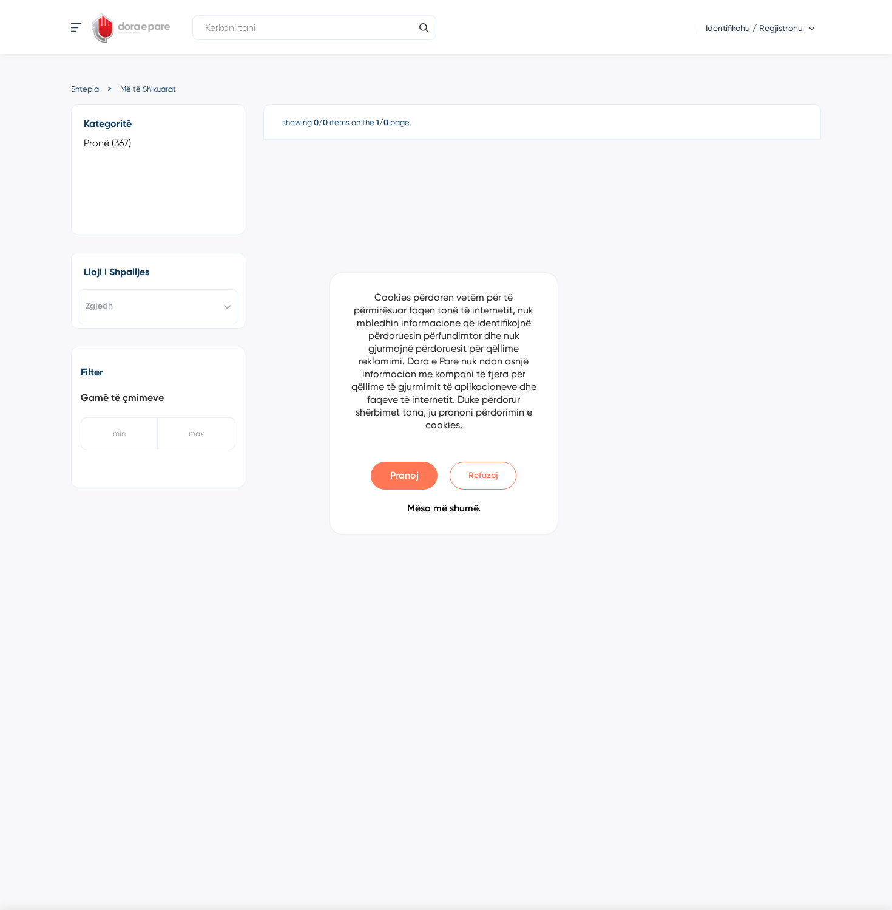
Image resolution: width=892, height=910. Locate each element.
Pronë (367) (107, 143)
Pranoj (404, 475)
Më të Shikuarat (148, 89)
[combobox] (158, 306)
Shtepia (85, 89)
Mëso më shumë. (444, 508)
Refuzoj (483, 475)
